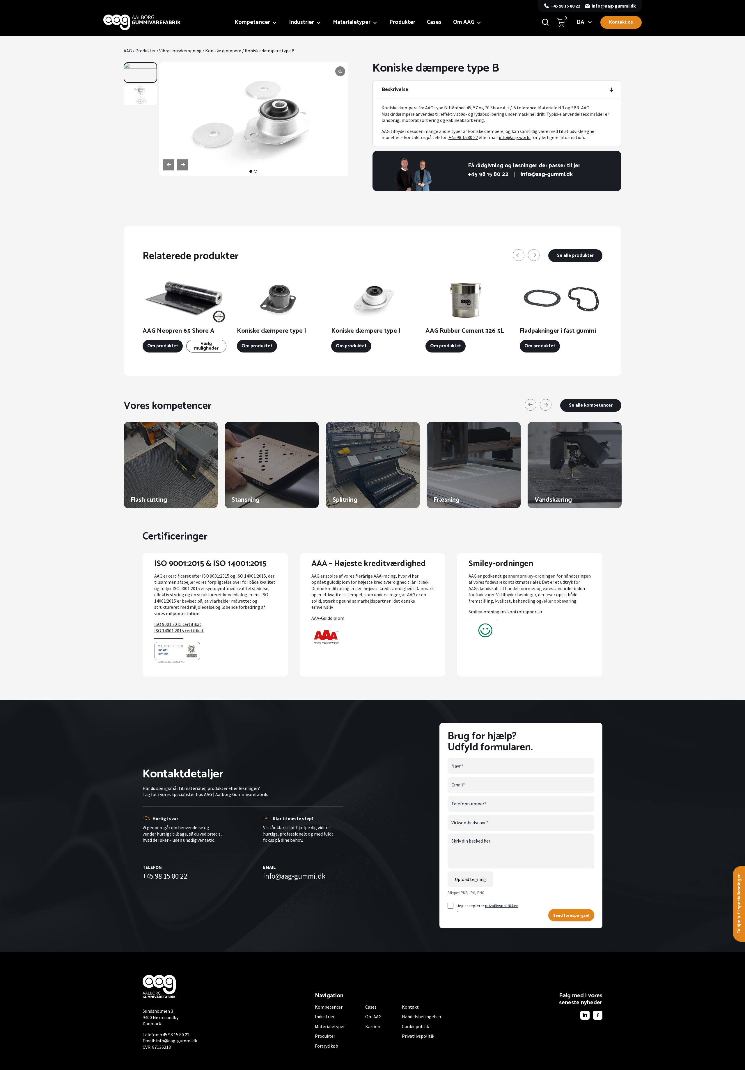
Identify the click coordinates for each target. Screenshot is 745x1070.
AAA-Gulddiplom (327, 618)
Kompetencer (252, 22)
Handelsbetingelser (421, 1016)
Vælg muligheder (206, 346)
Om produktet (162, 346)
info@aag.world (515, 137)
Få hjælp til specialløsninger (739, 904)
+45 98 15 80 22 (565, 6)
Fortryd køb (326, 1046)
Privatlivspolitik (418, 1036)
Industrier (301, 22)
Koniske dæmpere (223, 51)
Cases (434, 22)
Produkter (402, 22)
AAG (128, 51)
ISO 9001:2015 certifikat (177, 624)
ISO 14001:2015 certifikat (179, 630)
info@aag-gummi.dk (614, 6)
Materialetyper (351, 22)
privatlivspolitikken (501, 905)
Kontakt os (621, 22)
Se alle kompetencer (591, 405)
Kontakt (410, 1007)
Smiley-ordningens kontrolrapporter (505, 612)
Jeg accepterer (487, 908)
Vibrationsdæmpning (180, 51)
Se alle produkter (575, 255)
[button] (250, 171)
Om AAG (463, 22)
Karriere (373, 1026)
